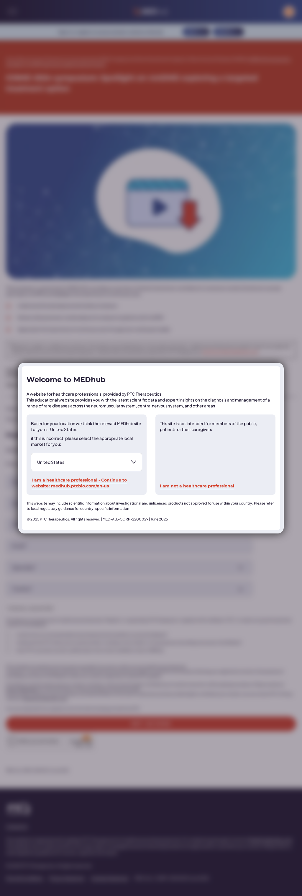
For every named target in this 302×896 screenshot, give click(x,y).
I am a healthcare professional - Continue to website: (79, 483)
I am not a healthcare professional (197, 486)
